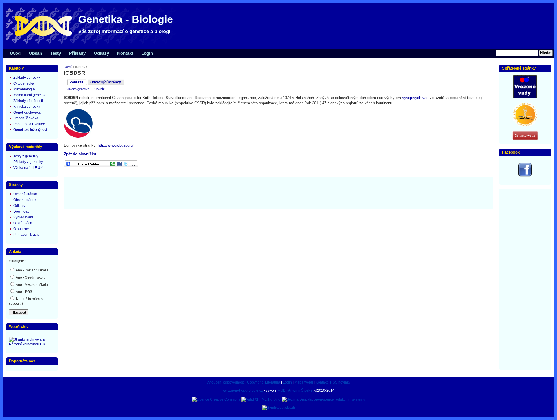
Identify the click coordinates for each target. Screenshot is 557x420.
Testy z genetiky (25, 156)
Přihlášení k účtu (26, 235)
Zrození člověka (25, 118)
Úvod (15, 53)
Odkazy (101, 53)
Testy (55, 53)
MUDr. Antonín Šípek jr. (296, 390)
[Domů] (93, 43)
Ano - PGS (23, 292)
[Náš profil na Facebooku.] (525, 176)
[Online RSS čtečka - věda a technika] (525, 139)
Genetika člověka (27, 112)
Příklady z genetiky (28, 162)
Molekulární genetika (29, 95)
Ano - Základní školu (31, 270)
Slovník (99, 89)
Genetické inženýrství (30, 130)
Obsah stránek (24, 200)
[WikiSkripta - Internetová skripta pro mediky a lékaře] (525, 125)
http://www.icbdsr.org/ (116, 145)
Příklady (77, 53)
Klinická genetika (77, 89)
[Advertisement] (278, 192)
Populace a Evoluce (29, 124)
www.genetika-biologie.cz (243, 390)
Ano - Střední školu (30, 277)
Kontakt (125, 53)
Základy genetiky (26, 78)
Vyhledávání (23, 217)
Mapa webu (303, 382)
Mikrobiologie (24, 89)
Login (147, 53)
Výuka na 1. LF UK (28, 168)
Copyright (255, 382)
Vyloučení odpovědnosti (226, 382)
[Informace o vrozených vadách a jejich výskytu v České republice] (525, 97)
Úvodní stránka (25, 194)
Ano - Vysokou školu (31, 285)
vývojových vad (415, 98)
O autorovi (21, 229)
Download (21, 211)
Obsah (35, 53)
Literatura (272, 382)
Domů (68, 67)
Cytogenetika (23, 83)
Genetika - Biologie (125, 19)
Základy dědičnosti (28, 101)
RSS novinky (340, 382)
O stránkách (22, 223)
